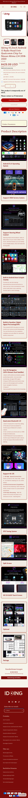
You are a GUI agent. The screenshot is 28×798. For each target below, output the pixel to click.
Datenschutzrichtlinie (8, 772)
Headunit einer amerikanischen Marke (12, 726)
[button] (3, 6)
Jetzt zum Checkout (14, 109)
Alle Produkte (6, 719)
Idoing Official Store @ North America (14, 790)
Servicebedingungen (8, 782)
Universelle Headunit (8, 723)
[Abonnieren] (22, 710)
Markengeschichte (7, 752)
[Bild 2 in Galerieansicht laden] (14, 42)
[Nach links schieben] (1, 42)
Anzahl (2, 86)
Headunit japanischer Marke (10, 730)
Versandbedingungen (8, 778)
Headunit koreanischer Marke (10, 736)
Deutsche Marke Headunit (9, 733)
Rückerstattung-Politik (8, 775)
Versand (2, 66)
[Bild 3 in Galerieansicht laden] (21, 42)
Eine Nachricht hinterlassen (10, 762)
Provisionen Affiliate (8, 756)
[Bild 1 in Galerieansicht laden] (7, 42)
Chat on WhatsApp (14, 100)
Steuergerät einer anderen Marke (11, 740)
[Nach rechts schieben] (26, 42)
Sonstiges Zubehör (8, 743)
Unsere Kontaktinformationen (10, 759)
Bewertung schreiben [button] (13, 677)
